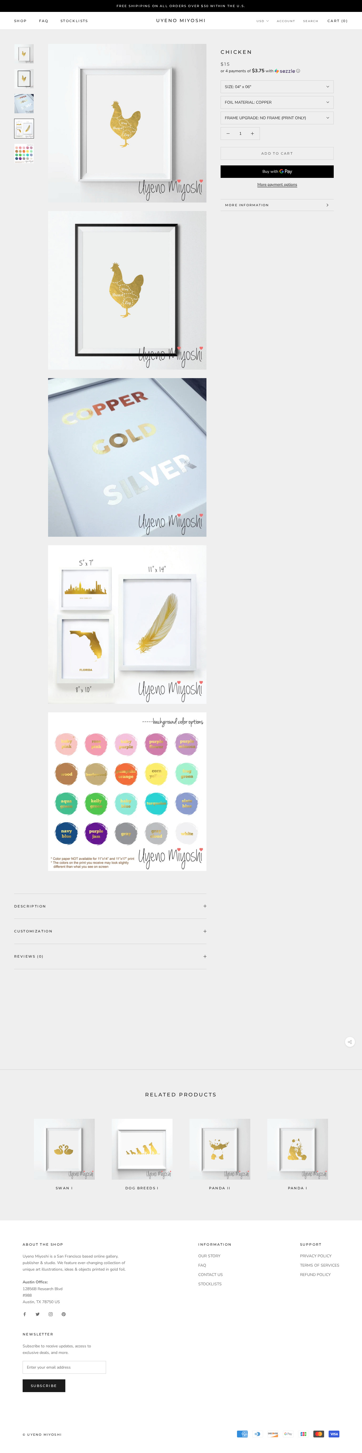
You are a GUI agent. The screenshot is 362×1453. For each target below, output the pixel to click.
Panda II (219, 1188)
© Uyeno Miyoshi (42, 1435)
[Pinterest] (64, 1314)
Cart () (337, 21)
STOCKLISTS (210, 1284)
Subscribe (44, 1386)
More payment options (277, 184)
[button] (277, 71)
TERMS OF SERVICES (319, 1265)
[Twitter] (38, 1314)
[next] (344, 1152)
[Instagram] (51, 1314)
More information (247, 205)
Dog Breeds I (142, 1188)
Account (286, 21)
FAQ (44, 21)
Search (310, 21)
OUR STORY (209, 1256)
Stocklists (74, 21)
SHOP (20, 21)
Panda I (298, 1188)
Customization (33, 931)
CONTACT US (210, 1274)
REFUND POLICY (315, 1274)
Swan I (64, 1188)
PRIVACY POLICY (315, 1256)
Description (30, 906)
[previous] (17, 1152)
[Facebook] (25, 1314)
